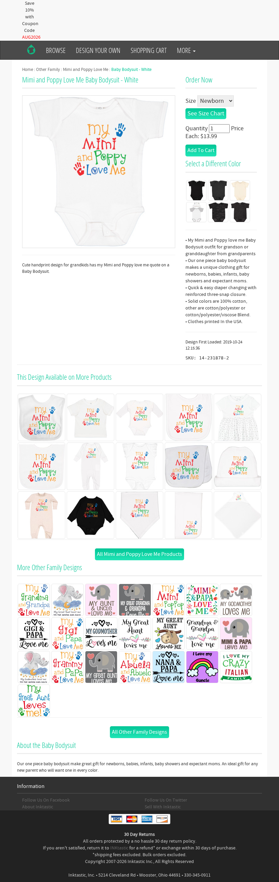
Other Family (48, 69)
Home (27, 69)
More (184, 50)
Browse (56, 50)
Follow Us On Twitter (166, 800)
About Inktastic (37, 807)
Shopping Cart (149, 50)
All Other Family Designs (139, 732)
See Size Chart (205, 113)
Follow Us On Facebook (46, 800)
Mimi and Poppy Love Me (85, 69)
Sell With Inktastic (163, 807)
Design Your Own (98, 50)
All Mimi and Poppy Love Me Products (139, 554)
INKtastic (119, 848)
